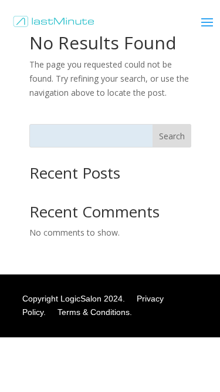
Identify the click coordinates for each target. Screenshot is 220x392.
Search (172, 136)
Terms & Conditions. (94, 312)
